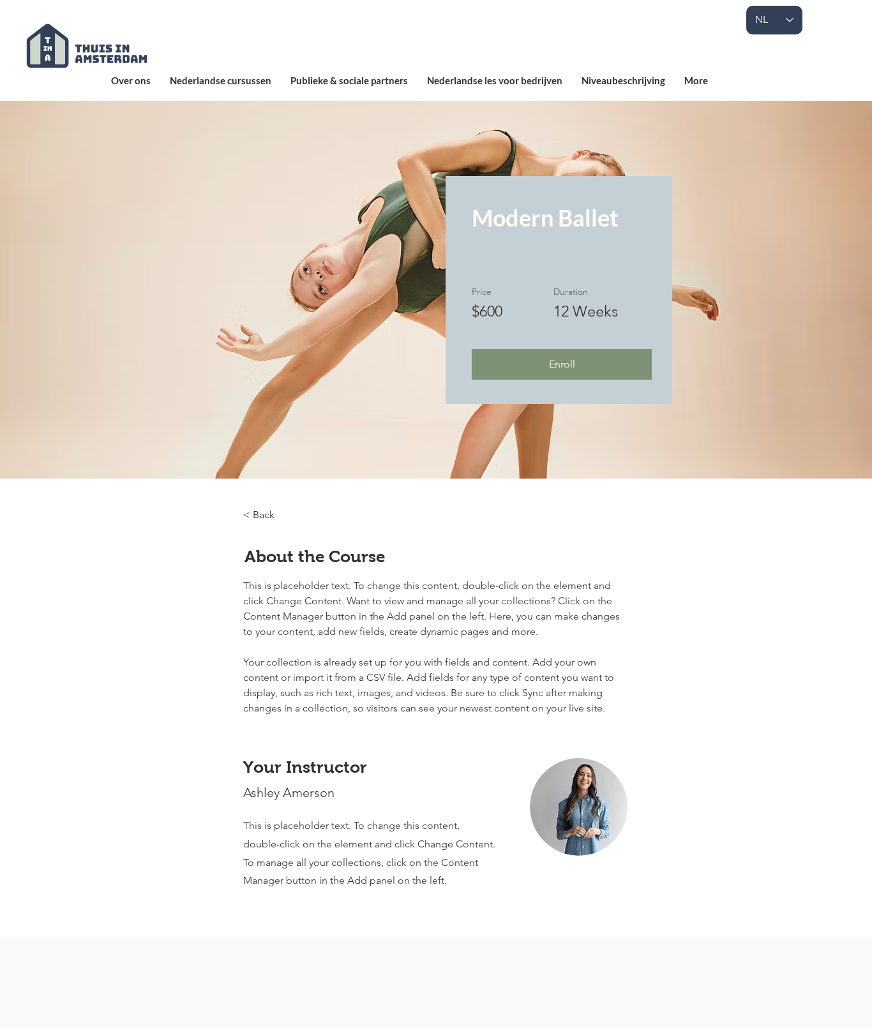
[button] (562, 364)
